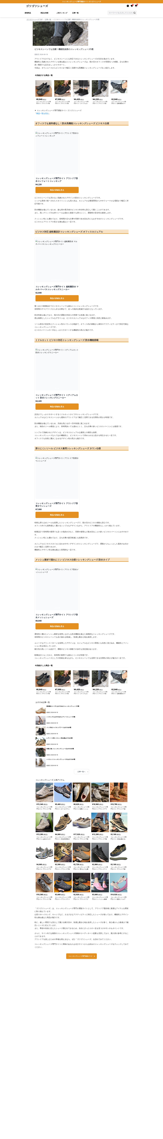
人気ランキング (62, 13)
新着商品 (28, 13)
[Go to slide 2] (57, 171)
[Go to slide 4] (55, 279)
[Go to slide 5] (57, 279)
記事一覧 (75, 13)
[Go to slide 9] (62, 279)
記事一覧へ (83, 771)
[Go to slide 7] (59, 279)
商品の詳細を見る (57, 190)
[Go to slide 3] (58, 171)
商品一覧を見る (42, 113)
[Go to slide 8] (61, 279)
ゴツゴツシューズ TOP (35, 19)
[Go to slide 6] (58, 279)
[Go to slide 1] (55, 171)
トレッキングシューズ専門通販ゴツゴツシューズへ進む (80, 957)
